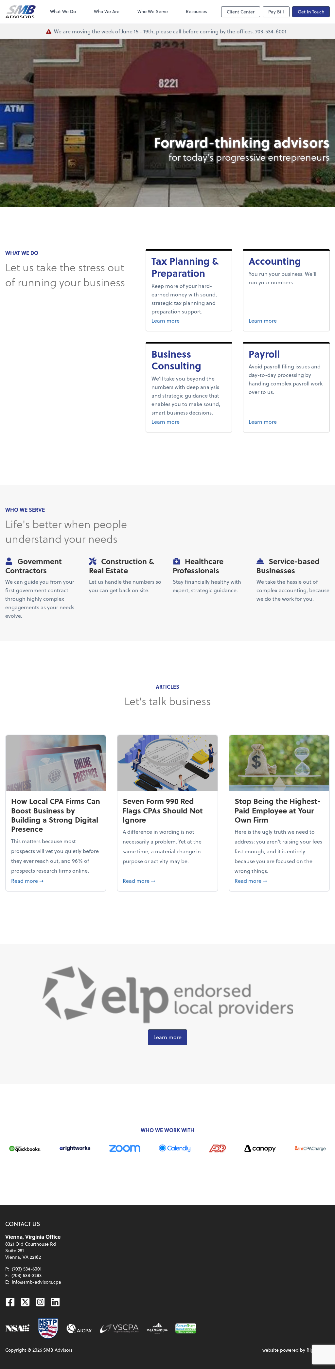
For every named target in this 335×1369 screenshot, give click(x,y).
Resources (196, 11)
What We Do (63, 11)
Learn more (177, 320)
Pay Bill (276, 11)
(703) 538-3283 (26, 1275)
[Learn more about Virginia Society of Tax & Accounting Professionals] (157, 1328)
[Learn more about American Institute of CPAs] (79, 1328)
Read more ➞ (55, 880)
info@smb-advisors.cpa (36, 1281)
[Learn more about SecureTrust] (185, 1328)
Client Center (241, 11)
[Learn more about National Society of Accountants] (17, 1328)
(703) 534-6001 (27, 1268)
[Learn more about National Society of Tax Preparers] (48, 1328)
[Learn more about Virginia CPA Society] (119, 1328)
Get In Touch (311, 11)
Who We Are (106, 11)
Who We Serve (152, 11)
